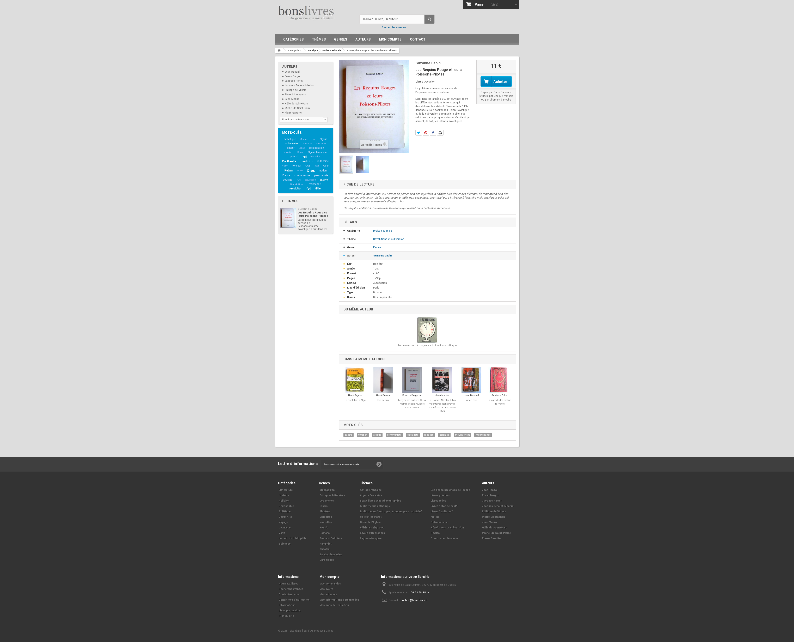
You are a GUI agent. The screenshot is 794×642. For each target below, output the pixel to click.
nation (323, 170)
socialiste (412, 435)
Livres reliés (438, 501)
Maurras (304, 139)
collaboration (316, 148)
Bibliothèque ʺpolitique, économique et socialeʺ (391, 511)
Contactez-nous (289, 594)
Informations (287, 605)
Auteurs (363, 39)
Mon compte (390, 39)
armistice (320, 143)
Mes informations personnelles (339, 600)
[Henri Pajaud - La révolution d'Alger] (355, 380)
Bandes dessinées (330, 554)
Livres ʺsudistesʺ (442, 511)
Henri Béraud (383, 395)
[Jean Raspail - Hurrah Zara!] (471, 380)
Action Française (370, 490)
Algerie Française (371, 495)
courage (287, 180)
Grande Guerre (297, 184)
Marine (435, 517)
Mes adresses (328, 594)
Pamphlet (325, 544)
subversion (292, 143)
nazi (316, 166)
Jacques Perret (294, 81)
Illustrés (324, 511)
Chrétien (362, 435)
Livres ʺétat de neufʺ (444, 506)
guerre (324, 180)
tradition (306, 161)
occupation (310, 180)
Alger (326, 166)
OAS (307, 166)
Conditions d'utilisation (294, 600)
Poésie (323, 527)
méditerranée (483, 435)
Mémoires (325, 517)
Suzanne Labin (307, 209)
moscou (429, 435)
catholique (290, 139)
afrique (377, 435)
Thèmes (319, 39)
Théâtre (324, 549)
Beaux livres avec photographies (380, 501)
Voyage (283, 522)
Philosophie (286, 506)
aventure (307, 143)
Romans (324, 533)
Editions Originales (372, 527)
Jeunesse (285, 527)
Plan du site (286, 616)
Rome (300, 152)
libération (288, 152)
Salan (300, 170)
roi (304, 157)
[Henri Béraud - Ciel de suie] (383, 380)
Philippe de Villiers (295, 90)
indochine (323, 161)
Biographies (327, 490)
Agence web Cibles (321, 631)
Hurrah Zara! (471, 400)
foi (308, 188)
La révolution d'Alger (355, 400)
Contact (418, 39)
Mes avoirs (326, 589)
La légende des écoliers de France (499, 402)
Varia (282, 533)
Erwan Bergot (293, 76)
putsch (294, 156)
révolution (295, 188)
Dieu (311, 170)
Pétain (288, 170)
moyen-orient (462, 435)
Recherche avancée (394, 27)
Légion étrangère (370, 538)
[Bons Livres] (315, 12)
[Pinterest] (426, 133)
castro (348, 435)
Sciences (285, 544)
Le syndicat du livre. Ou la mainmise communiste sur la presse (412, 403)
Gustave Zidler (499, 395)
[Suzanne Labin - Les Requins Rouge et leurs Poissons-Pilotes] (288, 218)
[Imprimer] (440, 133)
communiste (394, 435)
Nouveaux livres (288, 584)
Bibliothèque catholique (375, 506)
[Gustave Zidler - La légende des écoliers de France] (499, 380)
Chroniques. (327, 560)
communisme (302, 175)
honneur (296, 166)
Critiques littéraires (332, 495)
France (286, 175)
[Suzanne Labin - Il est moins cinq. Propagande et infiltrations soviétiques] (427, 330)
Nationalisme (439, 522)
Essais (377, 247)
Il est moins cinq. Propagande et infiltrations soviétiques (427, 345)
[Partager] (433, 133)
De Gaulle (289, 161)
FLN (299, 180)
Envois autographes (372, 533)
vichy (285, 166)
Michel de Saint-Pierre (298, 108)
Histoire (284, 495)
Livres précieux (440, 495)
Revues (435, 533)
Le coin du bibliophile (292, 538)
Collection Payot (371, 517)
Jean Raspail (292, 72)
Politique (285, 511)
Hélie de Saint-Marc (296, 103)
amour (290, 148)
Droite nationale (382, 231)
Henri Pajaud (355, 395)
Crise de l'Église (370, 522)
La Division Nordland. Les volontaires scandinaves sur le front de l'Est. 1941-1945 (442, 405)
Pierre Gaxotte (293, 113)
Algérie (323, 139)
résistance (315, 184)
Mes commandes (330, 584)
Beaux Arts (285, 517)
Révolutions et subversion (388, 239)
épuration (315, 156)
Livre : (419, 82)
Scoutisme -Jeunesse (444, 538)
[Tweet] (418, 133)
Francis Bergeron (412, 395)
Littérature (286, 490)
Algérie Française (317, 152)
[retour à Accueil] (279, 50)
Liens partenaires (290, 610)
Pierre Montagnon (295, 94)
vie (314, 139)
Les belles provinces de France (450, 490)
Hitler (318, 188)
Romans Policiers (330, 538)
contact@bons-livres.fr (414, 600)
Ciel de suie (383, 400)
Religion (284, 501)
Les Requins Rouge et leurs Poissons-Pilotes (313, 214)
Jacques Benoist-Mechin (299, 85)
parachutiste (321, 175)
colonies (444, 435)
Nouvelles (325, 522)
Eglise (302, 148)
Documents (326, 501)
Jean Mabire (292, 99)
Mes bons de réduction (334, 605)
